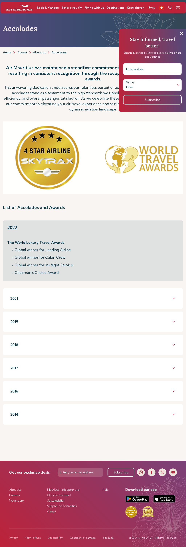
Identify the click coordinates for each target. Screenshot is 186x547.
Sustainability (55, 500)
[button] (161, 7)
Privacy (13, 537)
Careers (14, 495)
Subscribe (121, 472)
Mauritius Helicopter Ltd (63, 489)
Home (7, 52)
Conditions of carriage (83, 537)
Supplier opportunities (62, 506)
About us (39, 52)
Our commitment (59, 495)
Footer (22, 52)
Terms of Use (33, 537)
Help (105, 489)
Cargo (51, 511)
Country (130, 82)
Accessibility (55, 537)
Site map (108, 537)
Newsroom (16, 500)
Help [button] (152, 7)
